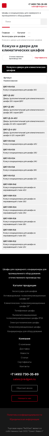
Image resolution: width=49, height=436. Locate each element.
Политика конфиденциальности (24, 414)
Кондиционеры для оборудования (24, 331)
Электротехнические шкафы (24, 322)
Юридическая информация (24, 419)
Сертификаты (41, 58)
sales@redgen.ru (39, 7)
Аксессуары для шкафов (24, 291)
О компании (24, 344)
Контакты (24, 366)
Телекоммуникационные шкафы (24, 327)
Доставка (25, 349)
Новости (24, 353)
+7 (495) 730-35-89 (37, 4)
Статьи (24, 357)
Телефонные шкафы (25, 310)
